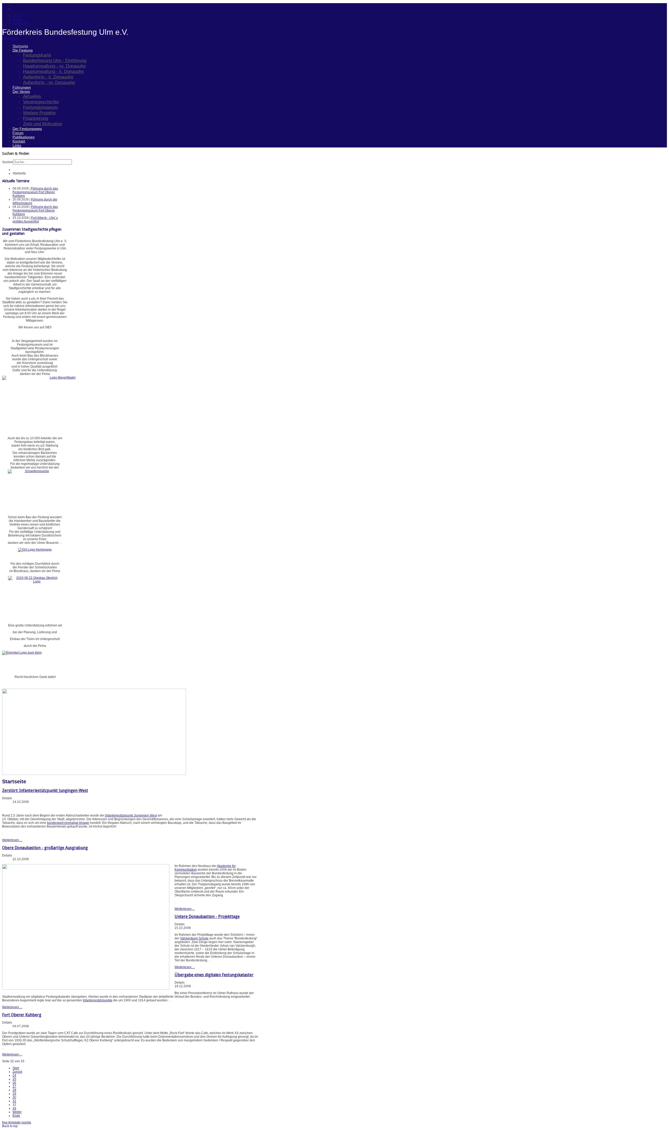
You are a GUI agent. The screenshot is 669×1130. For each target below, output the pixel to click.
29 (14, 1093)
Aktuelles (32, 96)
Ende (16, 1115)
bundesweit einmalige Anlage (68, 823)
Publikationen (24, 137)
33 (14, 1108)
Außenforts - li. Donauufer (48, 76)
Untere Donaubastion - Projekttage (207, 916)
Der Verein (21, 91)
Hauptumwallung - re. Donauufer (54, 66)
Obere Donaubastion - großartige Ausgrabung (45, 847)
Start (16, 1068)
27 (14, 1086)
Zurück (17, 1072)
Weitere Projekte (39, 112)
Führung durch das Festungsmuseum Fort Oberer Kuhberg (35, 192)
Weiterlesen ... (12, 840)
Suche (17, 19)
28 (14, 1090)
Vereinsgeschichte (41, 101)
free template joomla (16, 1122)
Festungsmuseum (40, 107)
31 (14, 1101)
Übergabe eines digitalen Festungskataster (214, 974)
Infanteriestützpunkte (97, 1000)
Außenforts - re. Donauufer (49, 82)
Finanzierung (35, 118)
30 (14, 1097)
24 (14, 1075)
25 (14, 1079)
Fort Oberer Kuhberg (21, 1014)
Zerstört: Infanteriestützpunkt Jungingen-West (45, 790)
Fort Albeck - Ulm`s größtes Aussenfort (35, 219)
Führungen (22, 87)
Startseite (20, 46)
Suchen (7, 162)
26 (14, 1083)
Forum (18, 133)
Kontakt (19, 141)
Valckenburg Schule (194, 938)
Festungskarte (37, 55)
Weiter (17, 1112)
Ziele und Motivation (42, 123)
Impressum (20, 23)
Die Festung (23, 50)
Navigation (10, 38)
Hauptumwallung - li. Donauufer (53, 71)
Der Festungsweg (27, 129)
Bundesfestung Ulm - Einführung (54, 60)
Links (17, 145)
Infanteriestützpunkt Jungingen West (131, 815)
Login (17, 15)
